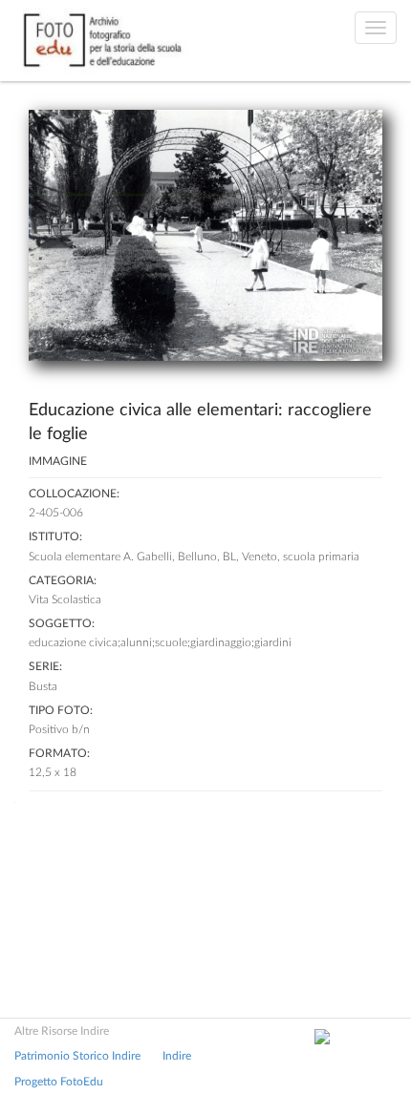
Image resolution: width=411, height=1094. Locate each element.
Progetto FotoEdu (58, 1081)
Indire (176, 1056)
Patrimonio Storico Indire (77, 1056)
